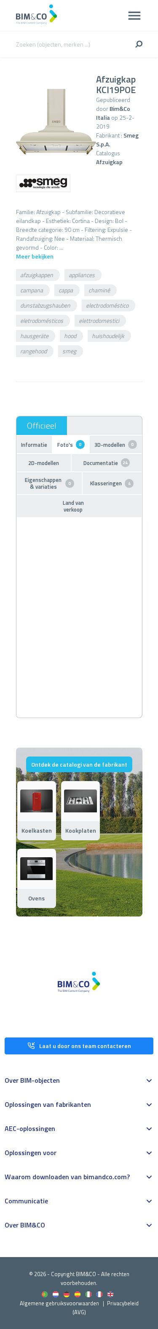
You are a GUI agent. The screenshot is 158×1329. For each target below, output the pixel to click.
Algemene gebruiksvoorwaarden (59, 1303)
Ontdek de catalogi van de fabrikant (79, 764)
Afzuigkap (109, 161)
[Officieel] (41, 425)
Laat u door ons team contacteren (85, 1045)
